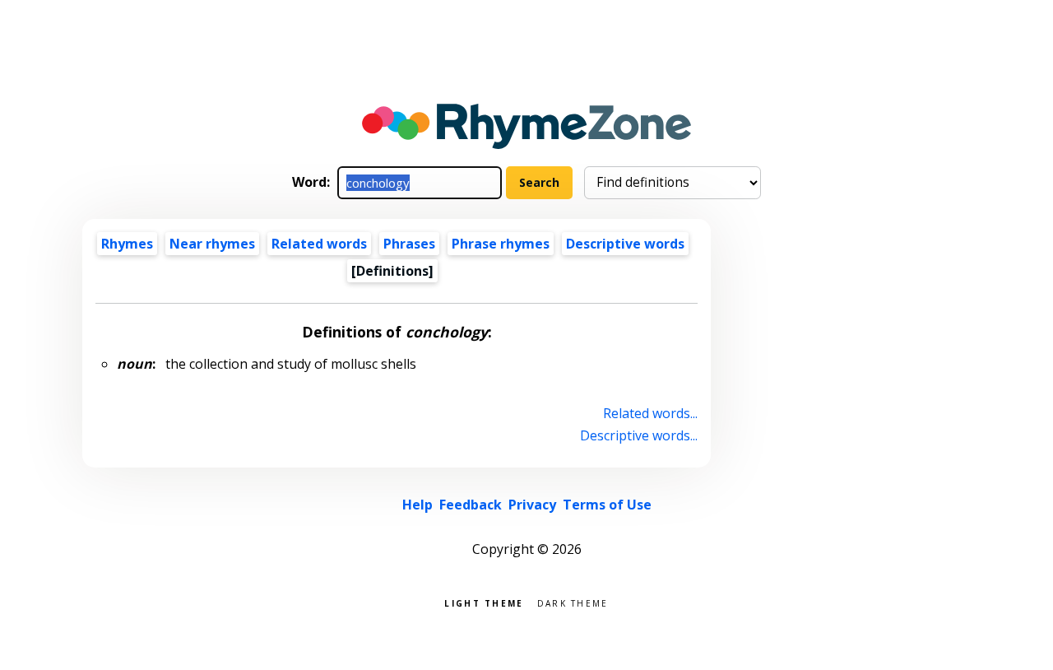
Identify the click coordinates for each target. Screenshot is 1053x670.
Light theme (483, 602)
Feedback (470, 505)
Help (417, 505)
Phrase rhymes (501, 244)
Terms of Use (607, 505)
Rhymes (127, 244)
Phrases (409, 244)
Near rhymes (212, 244)
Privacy (532, 505)
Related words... (650, 413)
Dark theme (573, 602)
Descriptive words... (639, 435)
